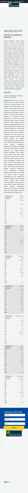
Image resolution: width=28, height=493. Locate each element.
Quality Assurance (7, 443)
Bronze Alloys (6, 450)
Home (4, 440)
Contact (5, 445)
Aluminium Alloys (7, 458)
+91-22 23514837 (19, 1)
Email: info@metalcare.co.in (9, 469)
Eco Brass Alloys (7, 455)
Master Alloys (6, 456)
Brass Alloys (6, 452)
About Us (5, 442)
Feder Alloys (6, 453)
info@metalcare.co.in (6, 1)
